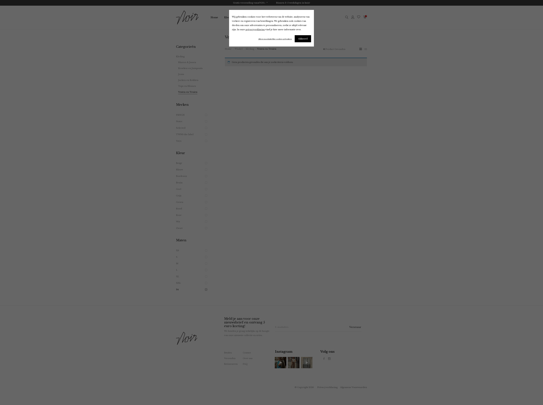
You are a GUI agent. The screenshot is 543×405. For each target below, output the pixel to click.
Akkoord (303, 38)
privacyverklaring (255, 29)
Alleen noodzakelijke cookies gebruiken (275, 39)
